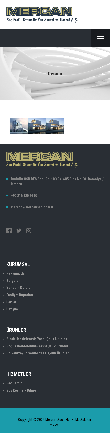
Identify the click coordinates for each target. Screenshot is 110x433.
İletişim (12, 309)
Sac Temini (15, 383)
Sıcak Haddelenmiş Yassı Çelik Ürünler (36, 339)
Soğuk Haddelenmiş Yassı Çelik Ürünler (37, 346)
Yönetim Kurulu (18, 288)
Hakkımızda (15, 273)
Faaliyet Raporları (19, 295)
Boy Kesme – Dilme (21, 390)
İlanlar (11, 302)
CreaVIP (55, 425)
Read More (27, 142)
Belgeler (13, 281)
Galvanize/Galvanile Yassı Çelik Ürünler (37, 353)
